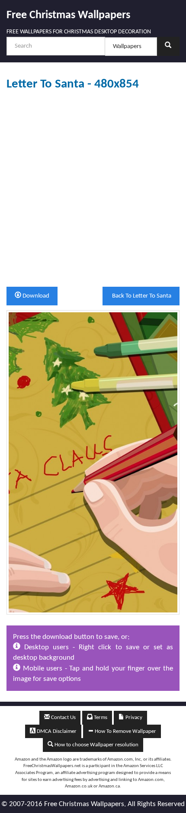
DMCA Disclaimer (56, 731)
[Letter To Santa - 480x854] (93, 462)
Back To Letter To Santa (141, 296)
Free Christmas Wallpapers (68, 15)
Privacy (133, 717)
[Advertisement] (93, 189)
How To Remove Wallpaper (124, 731)
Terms (100, 717)
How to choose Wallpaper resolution (95, 745)
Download (35, 296)
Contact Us (63, 717)
